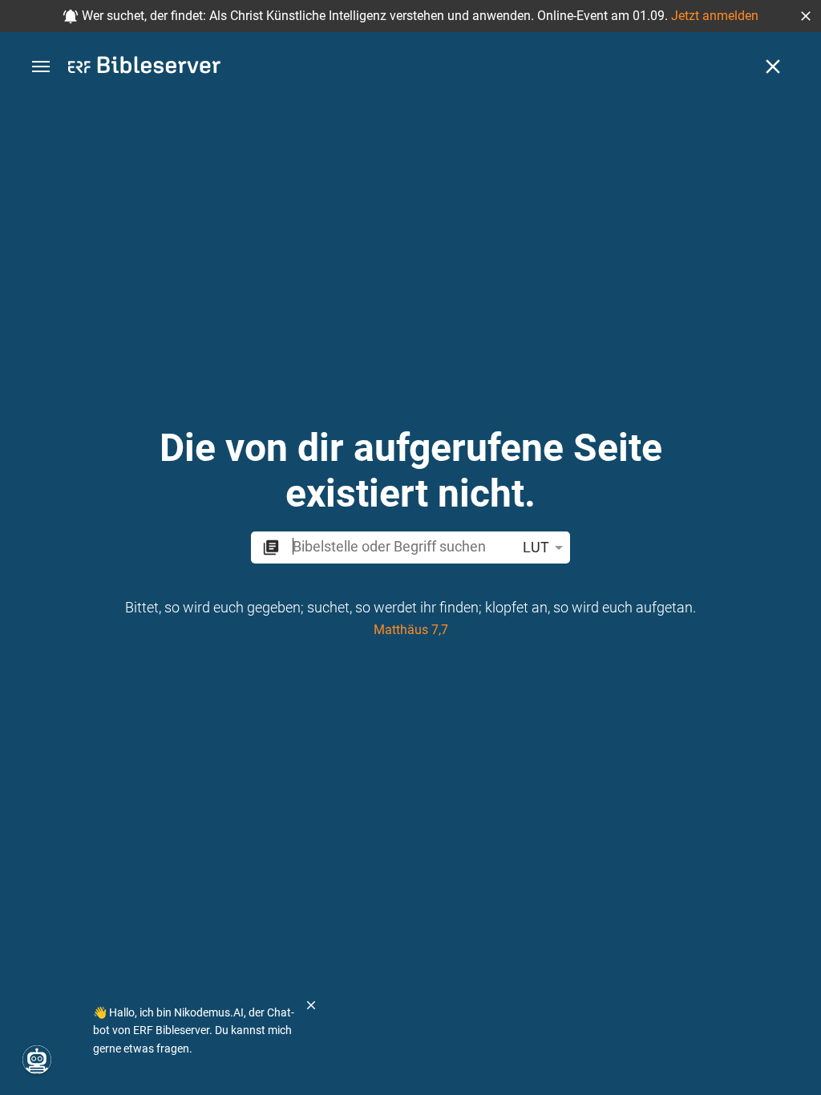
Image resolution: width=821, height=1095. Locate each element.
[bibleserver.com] (144, 68)
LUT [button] (536, 547)
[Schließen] (773, 67)
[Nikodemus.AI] (36, 1059)
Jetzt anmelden (714, 15)
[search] (401, 546)
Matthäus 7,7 (411, 629)
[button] (806, 16)
